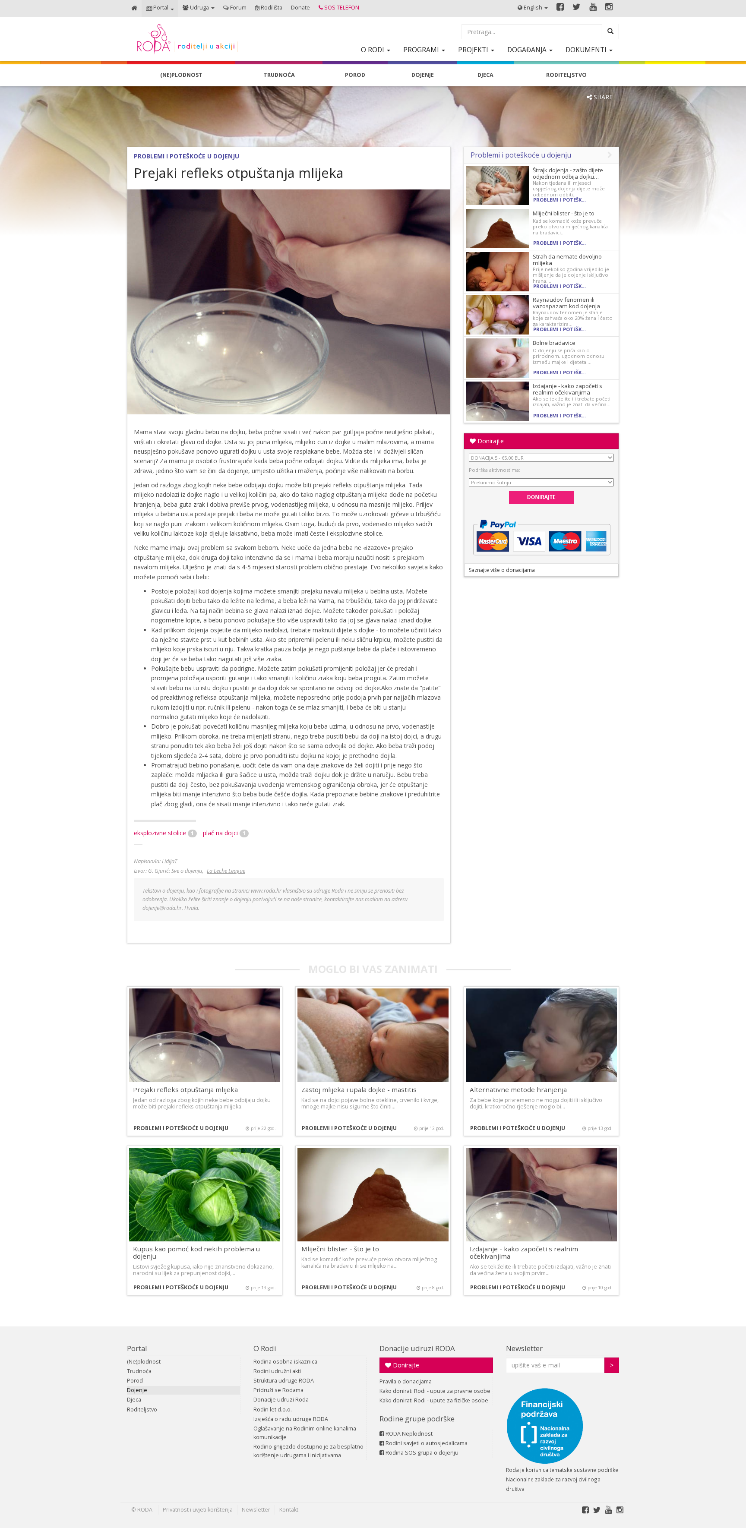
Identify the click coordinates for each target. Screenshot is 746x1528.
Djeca (134, 1399)
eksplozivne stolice (164, 833)
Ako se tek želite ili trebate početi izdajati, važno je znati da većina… (571, 401)
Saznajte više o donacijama (502, 570)
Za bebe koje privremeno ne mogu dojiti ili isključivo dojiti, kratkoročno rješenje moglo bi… (536, 1103)
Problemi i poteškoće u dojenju (186, 156)
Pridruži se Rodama (278, 1390)
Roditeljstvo (142, 1409)
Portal (137, 1348)
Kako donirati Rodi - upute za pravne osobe (434, 1391)
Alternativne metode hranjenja (518, 1089)
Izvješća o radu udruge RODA (290, 1419)
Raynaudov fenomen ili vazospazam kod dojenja (566, 303)
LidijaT (169, 861)
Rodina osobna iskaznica (285, 1361)
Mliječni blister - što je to (563, 213)
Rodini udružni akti (277, 1371)
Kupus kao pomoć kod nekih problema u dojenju (196, 1252)
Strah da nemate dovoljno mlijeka (567, 260)
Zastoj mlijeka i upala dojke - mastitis (359, 1089)
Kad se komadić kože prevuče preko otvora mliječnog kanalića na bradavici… (570, 227)
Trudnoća (139, 1371)
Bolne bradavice (554, 343)
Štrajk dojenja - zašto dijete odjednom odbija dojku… (568, 173)
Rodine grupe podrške (417, 1419)
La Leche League (226, 870)
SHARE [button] (602, 97)
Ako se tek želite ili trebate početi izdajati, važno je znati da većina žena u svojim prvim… (540, 1270)
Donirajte (490, 441)
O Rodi (264, 1348)
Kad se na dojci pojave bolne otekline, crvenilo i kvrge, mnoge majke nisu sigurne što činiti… (370, 1103)
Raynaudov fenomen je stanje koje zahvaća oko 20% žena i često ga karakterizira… (573, 318)
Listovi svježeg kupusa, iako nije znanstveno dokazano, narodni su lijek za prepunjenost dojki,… (203, 1270)
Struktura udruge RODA (283, 1380)
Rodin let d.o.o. (272, 1409)
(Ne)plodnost (144, 1361)
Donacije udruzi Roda (281, 1399)
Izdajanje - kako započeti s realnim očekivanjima (567, 389)
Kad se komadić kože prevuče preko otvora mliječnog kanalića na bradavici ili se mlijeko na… (369, 1262)
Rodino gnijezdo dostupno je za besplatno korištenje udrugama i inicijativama (308, 1451)
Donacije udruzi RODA (417, 1348)
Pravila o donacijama (405, 1381)
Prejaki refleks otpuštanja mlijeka (185, 1089)
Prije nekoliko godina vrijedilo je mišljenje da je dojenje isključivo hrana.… (571, 275)
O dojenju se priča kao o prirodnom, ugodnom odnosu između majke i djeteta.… (568, 356)
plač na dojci (224, 833)
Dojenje (137, 1390)
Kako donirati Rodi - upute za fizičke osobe (433, 1400)
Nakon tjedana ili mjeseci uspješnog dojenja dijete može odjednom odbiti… (569, 189)
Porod (135, 1380)
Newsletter (524, 1348)
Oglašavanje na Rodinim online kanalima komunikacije (304, 1433)
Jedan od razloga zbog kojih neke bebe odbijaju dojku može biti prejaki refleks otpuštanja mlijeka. (202, 1103)
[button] (160, 8)
